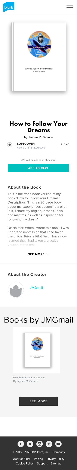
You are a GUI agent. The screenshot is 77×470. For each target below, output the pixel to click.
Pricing (38, 459)
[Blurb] (8, 8)
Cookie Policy (25, 463)
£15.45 (65, 144)
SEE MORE (38, 401)
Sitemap (56, 463)
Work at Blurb (22, 459)
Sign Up (53, 7)
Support (42, 463)
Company (59, 452)
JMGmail (36, 288)
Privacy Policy (55, 459)
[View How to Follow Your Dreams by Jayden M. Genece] (38, 56)
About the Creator (27, 274)
